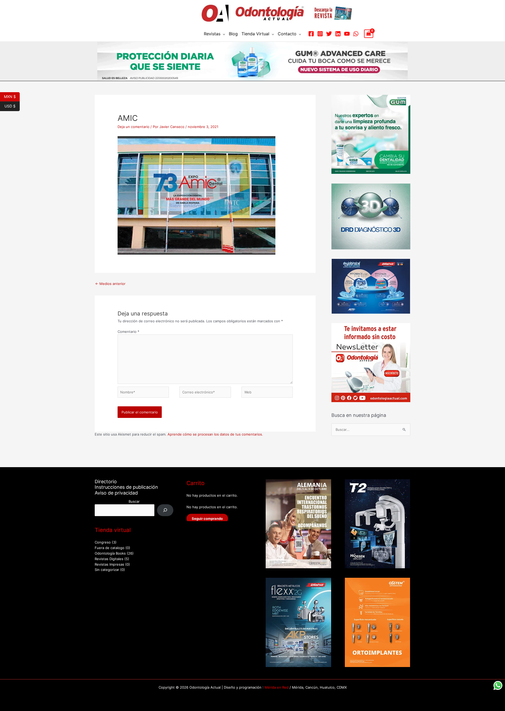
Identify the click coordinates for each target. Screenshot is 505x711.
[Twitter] (329, 34)
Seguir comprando (207, 518)
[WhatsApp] (356, 34)
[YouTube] (347, 34)
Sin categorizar (107, 569)
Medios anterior (110, 284)
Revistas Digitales (109, 559)
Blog (233, 33)
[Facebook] (311, 34)
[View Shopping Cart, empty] (368, 33)
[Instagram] (320, 34)
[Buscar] (165, 510)
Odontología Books (110, 553)
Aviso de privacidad (116, 493)
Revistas (212, 33)
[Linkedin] (338, 34)
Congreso (103, 542)
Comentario (128, 331)
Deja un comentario (133, 127)
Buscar (134, 501)
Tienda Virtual (255, 33)
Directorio (106, 481)
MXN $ (12, 96)
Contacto (287, 33)
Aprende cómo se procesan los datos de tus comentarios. (215, 434)
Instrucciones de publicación (126, 487)
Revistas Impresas (109, 564)
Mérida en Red (277, 687)
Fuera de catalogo (109, 548)
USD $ (12, 105)
